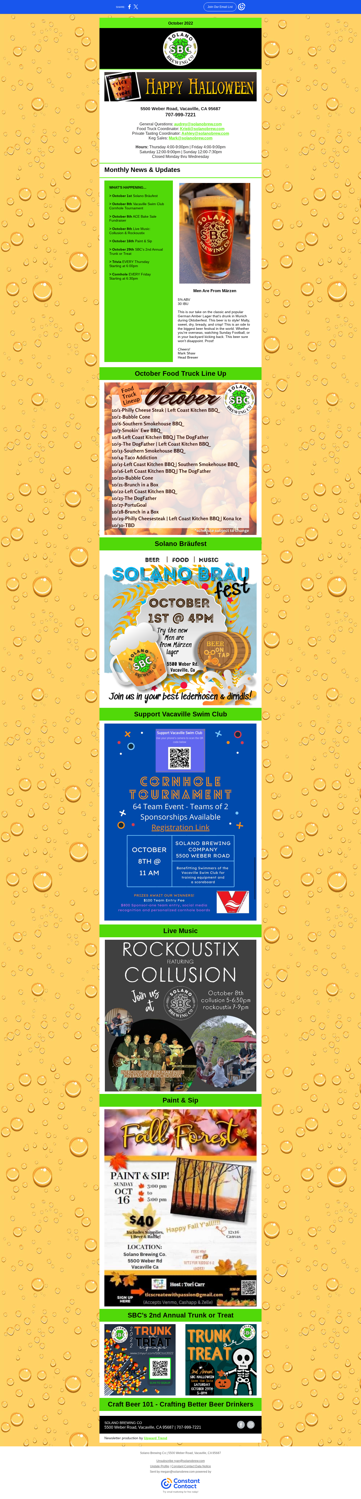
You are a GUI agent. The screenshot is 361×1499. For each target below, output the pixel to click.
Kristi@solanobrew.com (202, 129)
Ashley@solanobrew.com (205, 133)
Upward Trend (155, 1438)
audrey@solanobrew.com (198, 124)
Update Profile (159, 1466)
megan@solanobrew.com (178, 1471)
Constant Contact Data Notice (191, 1466)
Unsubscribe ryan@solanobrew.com (180, 1461)
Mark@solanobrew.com (190, 138)
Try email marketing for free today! (180, 1492)
